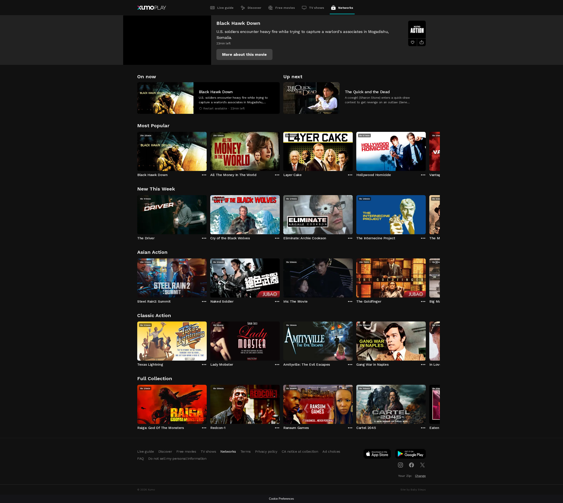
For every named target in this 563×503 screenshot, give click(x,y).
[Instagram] (400, 465)
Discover (254, 7)
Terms (245, 451)
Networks (345, 7)
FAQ (140, 458)
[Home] (151, 8)
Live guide (225, 7)
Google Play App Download (411, 455)
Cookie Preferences (281, 498)
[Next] (425, 150)
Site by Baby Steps (413, 489)
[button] (244, 54)
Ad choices (331, 451)
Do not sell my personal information (177, 458)
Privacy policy (266, 451)
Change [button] (420, 476)
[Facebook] (411, 465)
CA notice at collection (300, 451)
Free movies (285, 7)
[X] (422, 465)
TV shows (316, 7)
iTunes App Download (377, 455)
